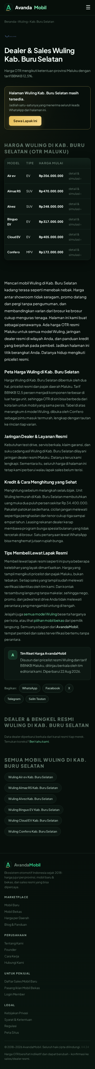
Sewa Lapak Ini (25, 121)
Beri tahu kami (39, 741)
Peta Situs (11, 1032)
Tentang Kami (13, 943)
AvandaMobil (55, 653)
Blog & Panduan (15, 924)
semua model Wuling (40, 614)
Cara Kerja (11, 956)
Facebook (53, 688)
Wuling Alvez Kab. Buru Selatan (30, 799)
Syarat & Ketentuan (18, 1019)
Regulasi (10, 1026)
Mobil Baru (11, 905)
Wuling (23, 21)
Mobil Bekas (13, 912)
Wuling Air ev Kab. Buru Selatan (30, 777)
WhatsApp (29, 688)
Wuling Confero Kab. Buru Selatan (32, 831)
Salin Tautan (37, 699)
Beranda (10, 21)
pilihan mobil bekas (49, 620)
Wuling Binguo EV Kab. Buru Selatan (33, 810)
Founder (10, 950)
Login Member (14, 994)
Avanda (31, 7)
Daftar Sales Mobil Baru (20, 981)
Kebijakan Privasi (16, 1013)
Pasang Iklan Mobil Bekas (22, 988)
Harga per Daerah (16, 918)
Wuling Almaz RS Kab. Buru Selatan (33, 788)
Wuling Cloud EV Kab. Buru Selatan (33, 820)
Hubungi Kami (14, 962)
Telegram (14, 699)
